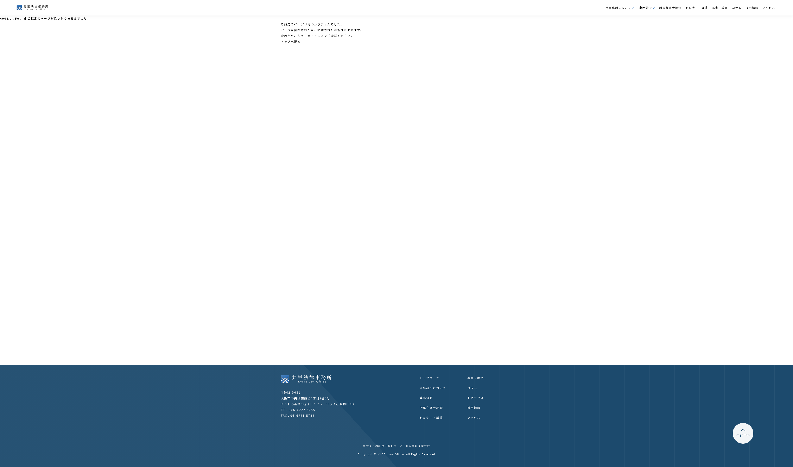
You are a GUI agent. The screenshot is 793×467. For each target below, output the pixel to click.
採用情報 (752, 8)
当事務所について (433, 388)
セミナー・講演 (697, 8)
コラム (737, 8)
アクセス (769, 8)
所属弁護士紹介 (670, 8)
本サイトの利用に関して (380, 446)
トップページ (430, 378)
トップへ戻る (291, 41)
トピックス (475, 398)
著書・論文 (720, 8)
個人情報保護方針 (417, 446)
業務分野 (426, 398)
